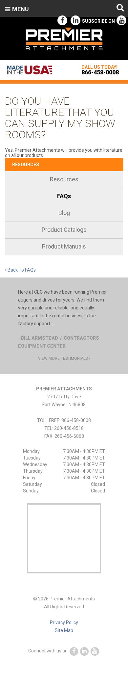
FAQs (64, 196)
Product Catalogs (64, 229)
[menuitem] (64, 179)
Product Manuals (64, 246)
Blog (64, 212)
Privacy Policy (64, 622)
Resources (25, 164)
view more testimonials (63, 358)
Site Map (64, 630)
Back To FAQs (21, 270)
